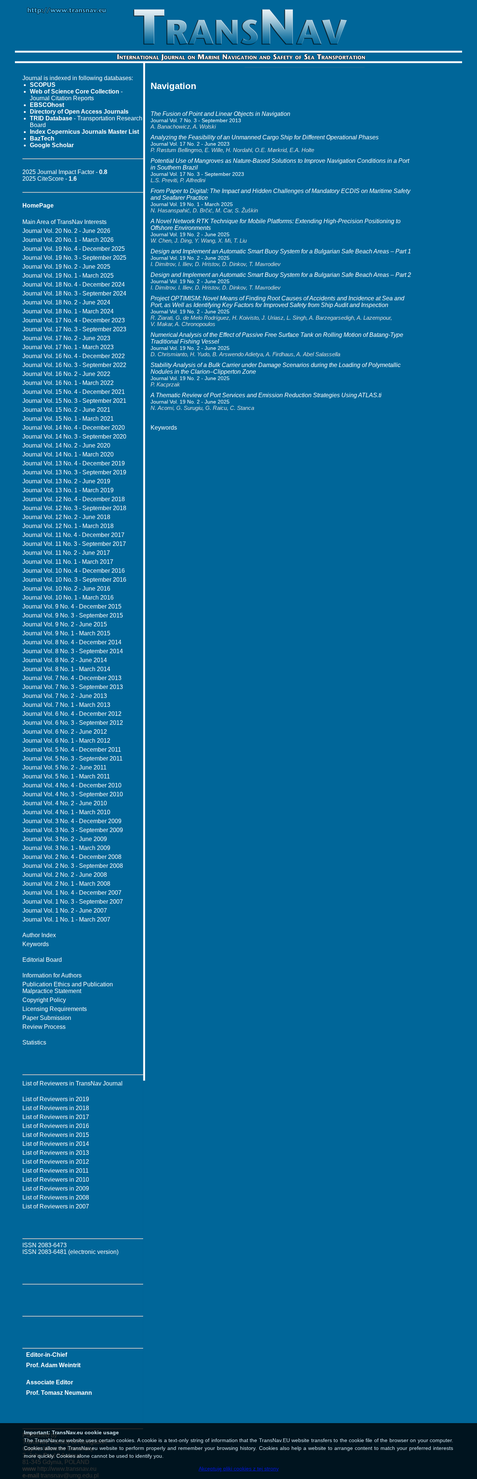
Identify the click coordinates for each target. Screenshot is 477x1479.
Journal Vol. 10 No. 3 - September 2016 (74, 579)
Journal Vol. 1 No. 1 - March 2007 (66, 919)
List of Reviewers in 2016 (55, 1126)
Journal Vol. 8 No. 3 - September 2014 (72, 651)
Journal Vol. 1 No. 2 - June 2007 (64, 910)
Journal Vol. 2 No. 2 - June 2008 (64, 875)
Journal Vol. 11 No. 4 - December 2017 (73, 535)
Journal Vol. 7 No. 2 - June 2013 (64, 696)
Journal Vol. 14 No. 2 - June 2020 (66, 445)
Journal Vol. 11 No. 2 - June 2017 (66, 553)
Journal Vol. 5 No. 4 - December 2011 (71, 749)
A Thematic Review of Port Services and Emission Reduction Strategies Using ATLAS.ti (266, 395)
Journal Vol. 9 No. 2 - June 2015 (64, 624)
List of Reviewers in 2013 (55, 1153)
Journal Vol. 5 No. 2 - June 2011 (64, 767)
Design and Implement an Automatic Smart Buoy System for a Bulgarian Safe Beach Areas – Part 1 (281, 251)
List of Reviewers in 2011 (55, 1170)
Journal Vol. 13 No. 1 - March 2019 (68, 490)
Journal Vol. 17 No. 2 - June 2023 (66, 338)
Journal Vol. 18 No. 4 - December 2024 (73, 284)
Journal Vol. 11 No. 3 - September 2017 (74, 544)
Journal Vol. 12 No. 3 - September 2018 (74, 508)
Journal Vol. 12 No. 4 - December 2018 (73, 499)
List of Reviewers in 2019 (55, 1099)
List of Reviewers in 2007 (55, 1206)
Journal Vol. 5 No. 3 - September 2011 (72, 758)
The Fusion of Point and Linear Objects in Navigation (220, 114)
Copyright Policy (44, 1000)
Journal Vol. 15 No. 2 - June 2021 (66, 410)
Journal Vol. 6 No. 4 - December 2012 (71, 714)
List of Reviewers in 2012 (55, 1162)
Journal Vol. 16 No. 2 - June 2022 (66, 374)
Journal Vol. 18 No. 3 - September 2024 (74, 293)
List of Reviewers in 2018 (55, 1108)
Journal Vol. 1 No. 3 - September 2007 (72, 901)
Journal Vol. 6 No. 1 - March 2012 (66, 740)
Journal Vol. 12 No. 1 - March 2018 (68, 526)
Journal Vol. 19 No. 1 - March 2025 (68, 275)
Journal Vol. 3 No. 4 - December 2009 (71, 821)
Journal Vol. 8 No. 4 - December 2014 (71, 642)
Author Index (39, 935)
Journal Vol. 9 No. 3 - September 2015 (72, 615)
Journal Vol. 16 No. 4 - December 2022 (73, 356)
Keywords (35, 944)
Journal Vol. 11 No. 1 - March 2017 (67, 562)
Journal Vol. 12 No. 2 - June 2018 (66, 517)
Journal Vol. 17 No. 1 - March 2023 (68, 347)
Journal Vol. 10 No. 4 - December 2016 (73, 571)
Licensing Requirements (54, 1009)
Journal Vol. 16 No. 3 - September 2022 (74, 365)
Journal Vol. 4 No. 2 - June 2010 (64, 803)
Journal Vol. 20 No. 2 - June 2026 (66, 231)
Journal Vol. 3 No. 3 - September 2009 (72, 830)
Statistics (34, 1042)
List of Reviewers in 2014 (55, 1144)
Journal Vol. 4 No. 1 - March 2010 (66, 812)
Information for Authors (52, 975)
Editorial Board (42, 960)
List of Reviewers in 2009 (55, 1188)
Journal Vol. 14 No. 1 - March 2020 (68, 454)
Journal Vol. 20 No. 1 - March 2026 (68, 240)
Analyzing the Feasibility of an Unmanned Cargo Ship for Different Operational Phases (265, 137)
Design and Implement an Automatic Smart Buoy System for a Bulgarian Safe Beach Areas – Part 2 (281, 275)
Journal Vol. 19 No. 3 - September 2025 (74, 258)
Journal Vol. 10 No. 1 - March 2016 (68, 597)
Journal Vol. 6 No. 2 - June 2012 (64, 732)
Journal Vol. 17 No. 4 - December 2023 (73, 320)
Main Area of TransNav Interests (64, 222)
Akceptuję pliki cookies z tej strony (239, 1469)
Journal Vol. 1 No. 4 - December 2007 (71, 892)
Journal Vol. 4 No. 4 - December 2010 (71, 785)
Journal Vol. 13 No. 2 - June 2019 (66, 481)
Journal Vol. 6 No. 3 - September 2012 (72, 723)
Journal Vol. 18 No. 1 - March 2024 (68, 311)
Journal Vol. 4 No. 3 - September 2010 (72, 794)
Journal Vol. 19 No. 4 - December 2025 (73, 249)
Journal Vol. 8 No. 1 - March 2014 (66, 669)
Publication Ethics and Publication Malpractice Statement (67, 987)
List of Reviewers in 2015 (55, 1135)
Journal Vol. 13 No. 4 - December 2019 (73, 463)
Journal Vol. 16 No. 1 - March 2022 (68, 383)
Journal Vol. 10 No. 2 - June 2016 (66, 588)
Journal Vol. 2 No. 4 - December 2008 (71, 857)
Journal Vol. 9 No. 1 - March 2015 (66, 633)
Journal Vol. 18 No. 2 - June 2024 (66, 302)
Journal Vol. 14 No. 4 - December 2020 (73, 427)
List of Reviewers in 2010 (55, 1179)
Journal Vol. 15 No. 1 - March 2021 (68, 418)
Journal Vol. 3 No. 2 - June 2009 (64, 839)
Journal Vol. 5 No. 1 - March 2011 (66, 776)
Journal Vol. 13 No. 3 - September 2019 (74, 472)
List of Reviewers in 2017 (55, 1117)
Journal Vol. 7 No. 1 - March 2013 (66, 705)
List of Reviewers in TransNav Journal (72, 1083)
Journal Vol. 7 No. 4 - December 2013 (71, 678)
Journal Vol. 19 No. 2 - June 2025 (66, 266)
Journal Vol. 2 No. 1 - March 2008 (66, 884)
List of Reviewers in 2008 (55, 1197)
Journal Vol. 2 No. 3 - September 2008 (72, 866)
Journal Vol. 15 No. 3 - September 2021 (74, 401)
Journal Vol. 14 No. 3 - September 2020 (74, 436)
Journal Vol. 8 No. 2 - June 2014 (64, 660)
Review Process (44, 1027)
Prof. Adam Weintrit (53, 1365)
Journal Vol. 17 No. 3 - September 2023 (74, 329)
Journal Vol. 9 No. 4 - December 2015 (71, 606)
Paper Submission (46, 1018)
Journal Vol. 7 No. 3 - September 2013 (72, 687)
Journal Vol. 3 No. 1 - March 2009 (66, 848)
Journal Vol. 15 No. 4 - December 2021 (73, 392)
